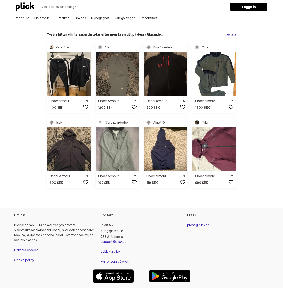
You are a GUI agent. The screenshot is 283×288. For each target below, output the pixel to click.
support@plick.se (113, 242)
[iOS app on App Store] (113, 276)
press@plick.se (198, 225)
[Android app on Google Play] (169, 276)
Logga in (249, 7)
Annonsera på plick (114, 261)
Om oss (80, 18)
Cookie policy (24, 260)
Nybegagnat (100, 18)
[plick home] (25, 7)
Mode (20, 18)
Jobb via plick (110, 252)
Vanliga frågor (124, 18)
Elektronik (41, 18)
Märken (64, 18)
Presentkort (148, 18)
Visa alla (230, 35)
